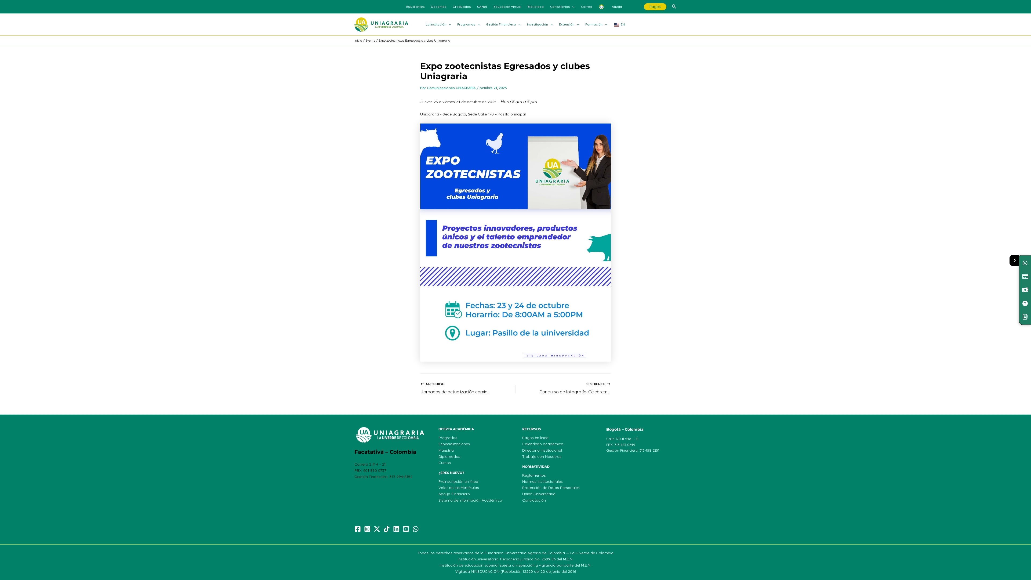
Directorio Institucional (542, 450)
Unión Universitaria (539, 493)
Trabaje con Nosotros (541, 456)
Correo (586, 7)
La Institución (436, 24)
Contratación (534, 500)
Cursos (444, 462)
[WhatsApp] (415, 529)
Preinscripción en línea (458, 481)
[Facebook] (357, 529)
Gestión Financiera (501, 24)
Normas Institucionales (542, 481)
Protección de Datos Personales (551, 487)
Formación (593, 24)
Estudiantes (415, 7)
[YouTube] (406, 529)
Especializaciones (454, 443)
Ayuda (617, 7)
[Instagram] (367, 529)
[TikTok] (386, 529)
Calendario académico (542, 443)
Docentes (438, 7)
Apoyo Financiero (454, 493)
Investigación (537, 24)
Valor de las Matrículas (458, 487)
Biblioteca (536, 7)
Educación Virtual (507, 7)
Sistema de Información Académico (470, 500)
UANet (482, 7)
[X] (377, 529)
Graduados (462, 7)
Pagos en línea (535, 437)
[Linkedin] (396, 529)
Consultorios (560, 7)
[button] (572, 6)
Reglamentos (534, 475)
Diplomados (449, 456)
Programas (466, 24)
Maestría (446, 450)
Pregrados (447, 437)
